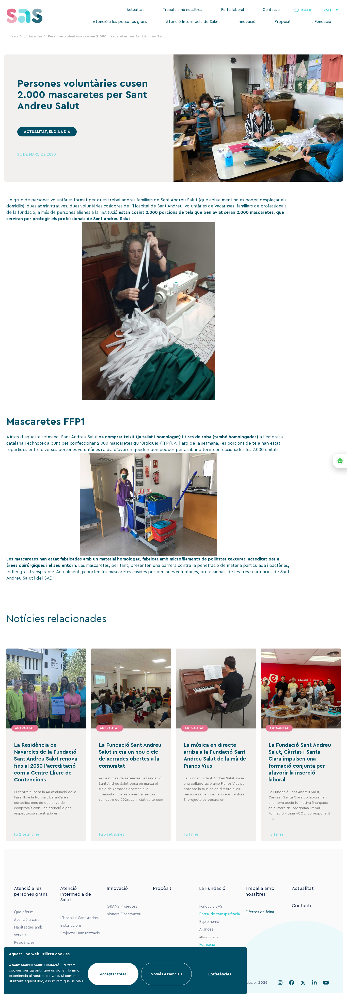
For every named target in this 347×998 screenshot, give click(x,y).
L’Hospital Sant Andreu (79, 918)
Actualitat (135, 10)
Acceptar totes (113, 974)
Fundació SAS (210, 906)
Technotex (35, 443)
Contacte (271, 10)
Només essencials (166, 974)
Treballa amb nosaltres (182, 10)
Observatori (130, 914)
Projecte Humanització (80, 933)
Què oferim (24, 912)
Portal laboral (232, 10)
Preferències (219, 974)
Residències (24, 943)
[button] (302, 10)
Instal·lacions (71, 925)
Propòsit (282, 22)
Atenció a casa (27, 920)
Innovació (247, 22)
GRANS (113, 906)
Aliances (206, 929)
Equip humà (209, 922)
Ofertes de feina (259, 912)
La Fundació (320, 22)
